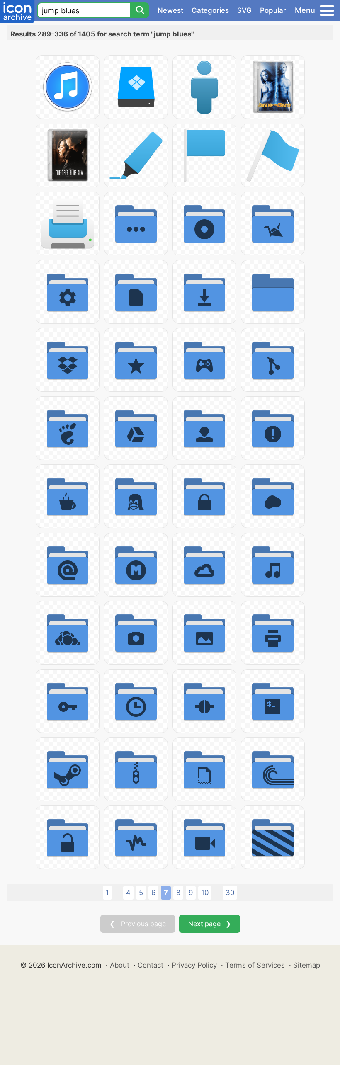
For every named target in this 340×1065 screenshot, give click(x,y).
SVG (244, 10)
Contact (150, 965)
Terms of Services (255, 965)
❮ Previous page (137, 923)
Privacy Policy (194, 965)
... (117, 893)
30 (230, 892)
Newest (170, 10)
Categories (210, 10)
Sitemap (306, 965)
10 (205, 892)
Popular (273, 10)
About (119, 965)
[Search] (139, 10)
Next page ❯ (209, 923)
